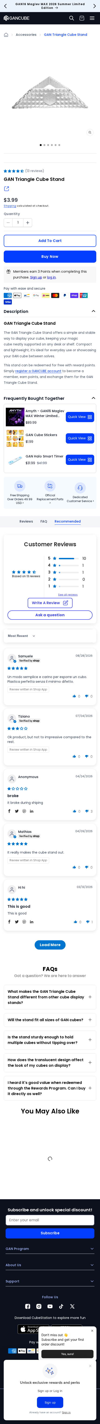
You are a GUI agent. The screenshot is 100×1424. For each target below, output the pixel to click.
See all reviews (68, 594)
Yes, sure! (67, 1354)
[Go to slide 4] (52, 145)
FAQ (43, 521)
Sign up (36, 277)
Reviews (26, 521)
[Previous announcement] (5, 6)
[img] (17, 668)
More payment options (50, 253)
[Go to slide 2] (44, 145)
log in (51, 277)
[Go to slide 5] (56, 145)
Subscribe (50, 1233)
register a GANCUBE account (38, 371)
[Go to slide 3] (48, 145)
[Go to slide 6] (59, 145)
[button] (92, 18)
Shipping (10, 206)
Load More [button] (50, 944)
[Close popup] (92, 1330)
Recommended (68, 521)
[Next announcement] (95, 6)
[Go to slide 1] (41, 145)
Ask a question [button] (50, 615)
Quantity (12, 214)
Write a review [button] (46, 603)
